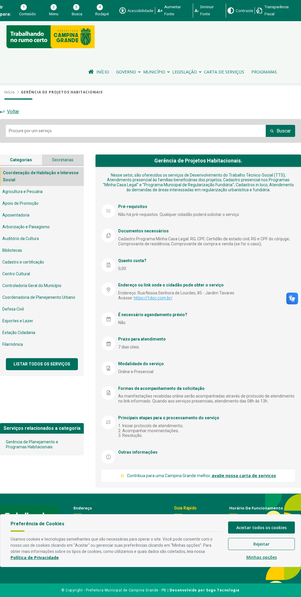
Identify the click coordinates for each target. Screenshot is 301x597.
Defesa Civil (13, 309)
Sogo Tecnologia (223, 590)
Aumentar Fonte (172, 10)
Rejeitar (261, 544)
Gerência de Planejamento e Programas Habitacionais (32, 444)
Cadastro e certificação (23, 262)
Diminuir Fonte (207, 10)
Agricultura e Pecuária (22, 192)
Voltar (13, 111)
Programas (264, 72)
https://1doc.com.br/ (153, 298)
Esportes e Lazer (17, 321)
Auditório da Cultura (20, 239)
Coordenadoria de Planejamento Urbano (38, 297)
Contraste (244, 10)
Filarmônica (12, 344)
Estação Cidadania (18, 333)
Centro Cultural (16, 274)
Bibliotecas (12, 250)
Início (102, 72)
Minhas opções (261, 557)
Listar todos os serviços (42, 364)
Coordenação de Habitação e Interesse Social (40, 176)
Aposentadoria (15, 215)
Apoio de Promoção (20, 203)
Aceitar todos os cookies (261, 527)
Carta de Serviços (224, 72)
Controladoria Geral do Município (31, 286)
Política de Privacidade (35, 557)
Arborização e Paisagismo (26, 227)
